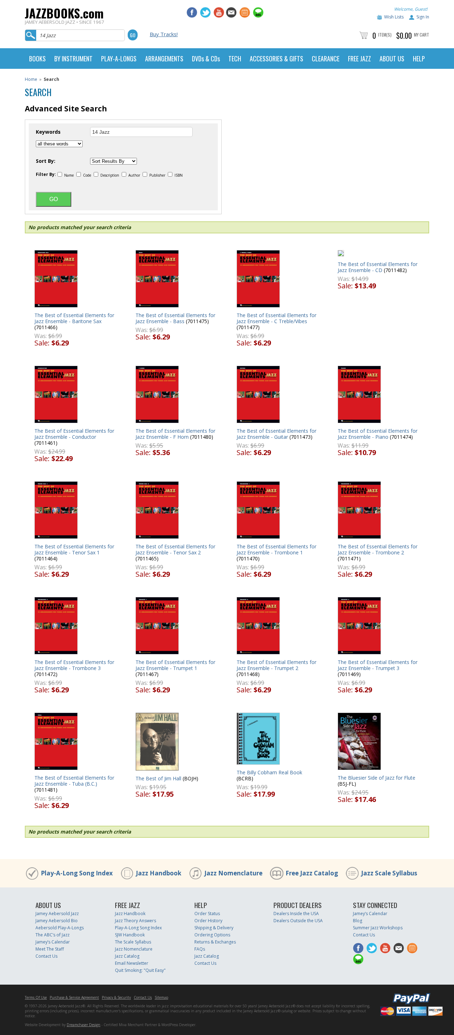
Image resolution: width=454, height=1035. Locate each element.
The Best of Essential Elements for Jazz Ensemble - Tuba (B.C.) (74, 780)
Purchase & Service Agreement (74, 997)
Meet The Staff (49, 949)
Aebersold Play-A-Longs (59, 928)
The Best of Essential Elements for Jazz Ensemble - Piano (377, 433)
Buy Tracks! (164, 34)
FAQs (199, 949)
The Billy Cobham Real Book (269, 772)
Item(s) (385, 35)
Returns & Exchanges (215, 942)
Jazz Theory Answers (135, 921)
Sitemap (161, 997)
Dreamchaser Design (83, 1024)
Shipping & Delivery (213, 928)
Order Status (207, 914)
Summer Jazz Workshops (378, 928)
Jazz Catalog (127, 956)
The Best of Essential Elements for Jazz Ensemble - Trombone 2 (377, 549)
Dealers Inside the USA (296, 914)
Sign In (422, 17)
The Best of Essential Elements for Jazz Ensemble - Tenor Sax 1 (74, 549)
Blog (357, 921)
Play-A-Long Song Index (77, 873)
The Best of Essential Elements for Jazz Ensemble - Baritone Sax (74, 318)
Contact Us (46, 956)
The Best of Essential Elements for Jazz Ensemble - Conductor (74, 433)
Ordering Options (212, 935)
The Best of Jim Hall (158, 778)
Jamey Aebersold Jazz (57, 914)
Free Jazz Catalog (312, 873)
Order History (208, 921)
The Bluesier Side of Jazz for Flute (376, 777)
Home (31, 79)
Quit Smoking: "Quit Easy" (140, 970)
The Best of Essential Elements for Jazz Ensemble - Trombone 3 (74, 665)
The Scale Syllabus (133, 942)
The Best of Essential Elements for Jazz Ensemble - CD (377, 267)
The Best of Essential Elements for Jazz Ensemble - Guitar (276, 433)
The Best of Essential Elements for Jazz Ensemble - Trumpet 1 (175, 665)
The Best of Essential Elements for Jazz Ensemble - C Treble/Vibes (276, 318)
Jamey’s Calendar (52, 942)
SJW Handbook (130, 935)
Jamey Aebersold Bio (56, 921)
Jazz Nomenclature (233, 873)
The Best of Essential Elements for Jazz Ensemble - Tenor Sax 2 (175, 549)
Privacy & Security (116, 997)
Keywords (48, 131)
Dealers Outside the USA (298, 921)
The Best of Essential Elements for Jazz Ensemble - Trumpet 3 (377, 665)
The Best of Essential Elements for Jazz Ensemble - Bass (175, 318)
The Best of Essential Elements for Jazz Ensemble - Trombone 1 (276, 549)
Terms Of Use (36, 997)
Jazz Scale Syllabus (389, 873)
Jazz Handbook (158, 873)
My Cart (421, 35)
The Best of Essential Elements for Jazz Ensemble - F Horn (175, 433)
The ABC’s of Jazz (52, 935)
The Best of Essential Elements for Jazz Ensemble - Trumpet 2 (276, 665)
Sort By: (45, 161)
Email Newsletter (131, 963)
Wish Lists (394, 17)
